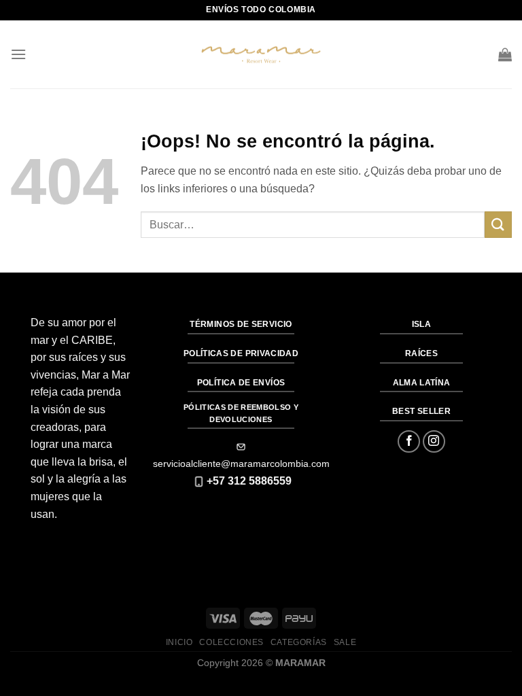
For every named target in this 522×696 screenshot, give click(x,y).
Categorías (299, 642)
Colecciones (231, 642)
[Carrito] (505, 54)
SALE (345, 642)
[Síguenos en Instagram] (434, 441)
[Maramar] (261, 55)
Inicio (179, 642)
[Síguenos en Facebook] (409, 441)
